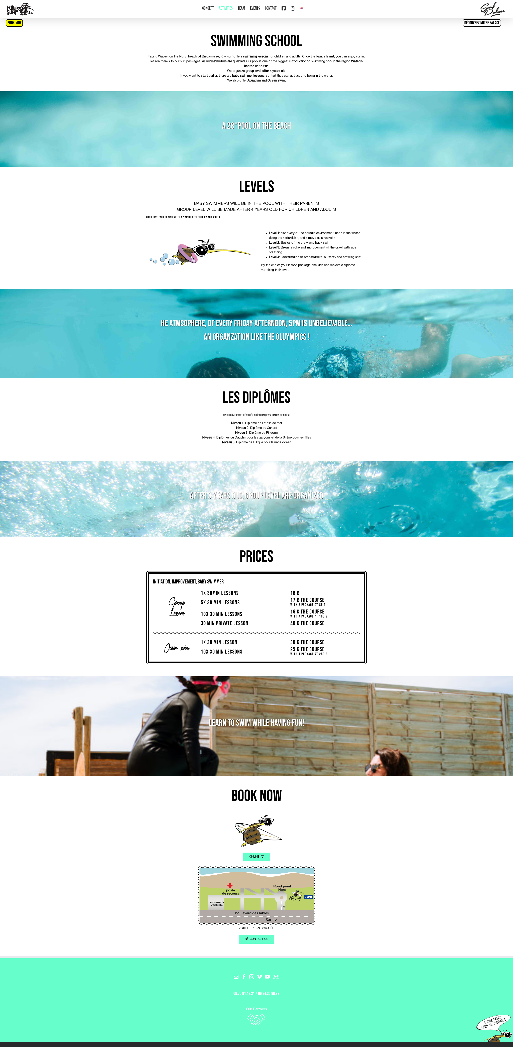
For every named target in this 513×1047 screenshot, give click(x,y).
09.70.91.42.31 (244, 993)
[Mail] (236, 976)
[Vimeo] (259, 976)
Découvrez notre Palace (482, 23)
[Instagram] (251, 976)
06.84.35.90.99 (268, 993)
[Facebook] (243, 976)
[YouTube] (267, 976)
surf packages (190, 61)
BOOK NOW (14, 23)
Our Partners (256, 1009)
